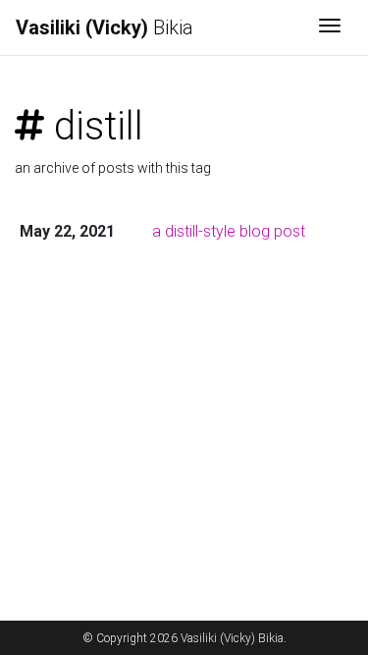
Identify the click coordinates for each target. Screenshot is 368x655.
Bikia (104, 27)
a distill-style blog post (228, 231)
